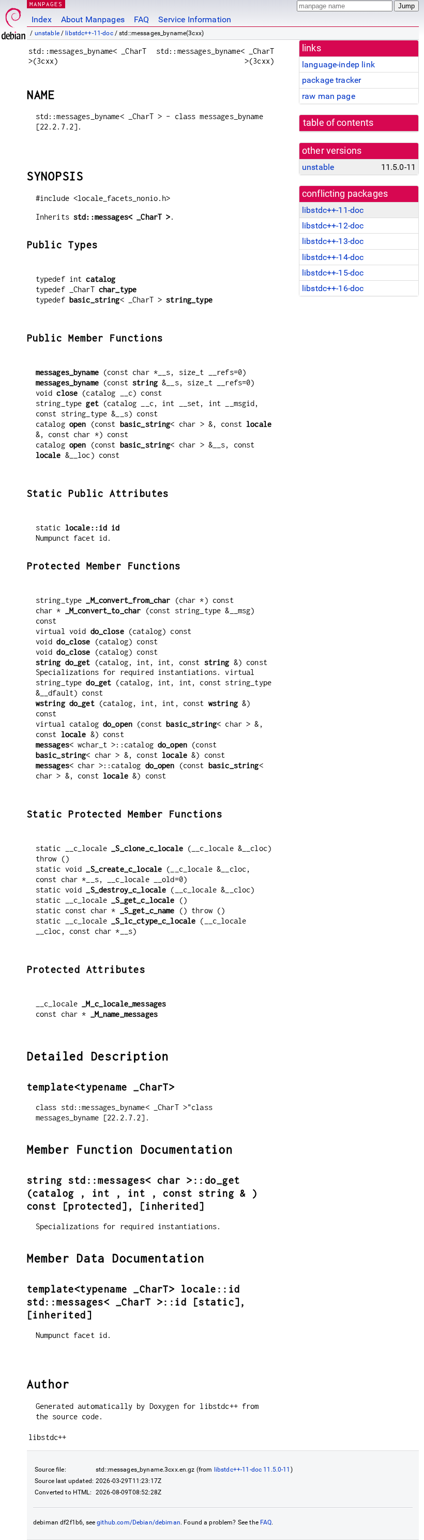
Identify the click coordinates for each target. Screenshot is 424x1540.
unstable (47, 33)
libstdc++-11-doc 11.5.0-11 (252, 1469)
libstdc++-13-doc (333, 241)
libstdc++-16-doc (333, 288)
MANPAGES (46, 4)
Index (42, 19)
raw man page (328, 96)
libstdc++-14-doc (333, 257)
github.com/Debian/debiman (138, 1522)
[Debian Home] (13, 21)
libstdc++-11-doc (89, 33)
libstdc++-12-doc (333, 226)
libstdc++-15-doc (333, 273)
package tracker (331, 80)
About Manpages (93, 19)
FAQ (141, 19)
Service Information (194, 19)
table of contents (338, 123)
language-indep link (338, 64)
